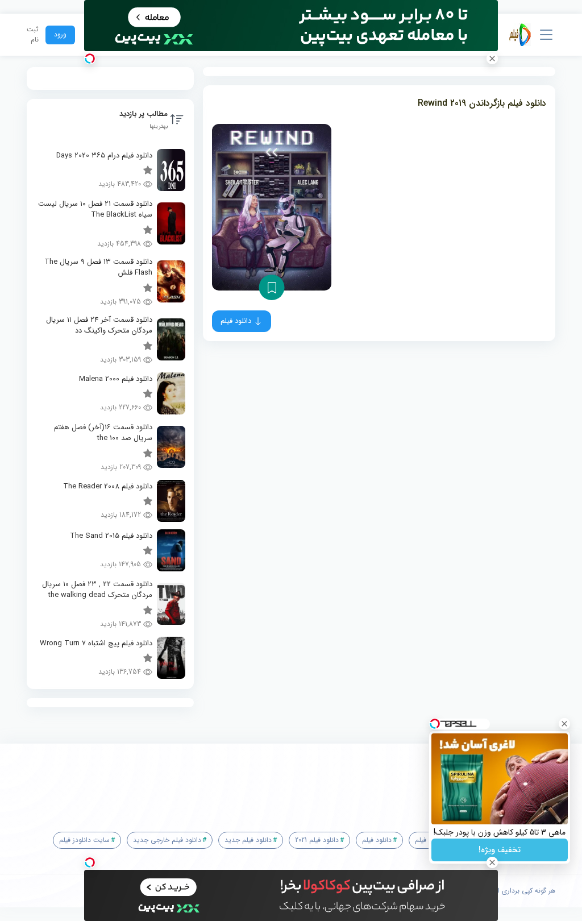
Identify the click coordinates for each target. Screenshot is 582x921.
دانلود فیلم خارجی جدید (167, 840)
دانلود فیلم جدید (248, 840)
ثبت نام (33, 34)
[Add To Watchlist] (272, 287)
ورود (60, 34)
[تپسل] (89, 58)
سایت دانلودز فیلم (84, 840)
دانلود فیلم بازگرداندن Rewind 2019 (482, 103)
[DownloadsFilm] (520, 34)
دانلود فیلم (377, 840)
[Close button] (564, 723)
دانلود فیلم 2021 (317, 840)
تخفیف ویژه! (500, 850)
